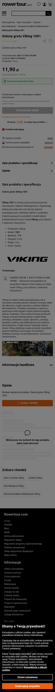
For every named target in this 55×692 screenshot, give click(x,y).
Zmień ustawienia (27, 677)
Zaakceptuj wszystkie (27, 686)
